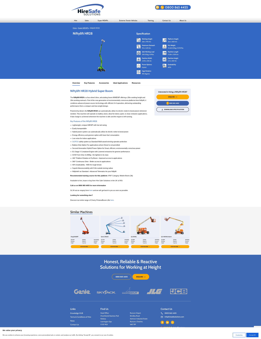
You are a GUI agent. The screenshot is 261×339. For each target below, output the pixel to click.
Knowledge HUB (76, 313)
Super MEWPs (103, 20)
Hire (75, 20)
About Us (183, 20)
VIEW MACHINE (84, 246)
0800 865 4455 (176, 7)
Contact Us (166, 20)
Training (151, 20)
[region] (130, 333)
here (91, 190)
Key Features (89, 83)
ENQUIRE (171, 97)
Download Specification (174, 109)
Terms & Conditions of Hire (80, 317)
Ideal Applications (120, 83)
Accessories (104, 83)
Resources (136, 83)
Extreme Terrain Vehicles (128, 20)
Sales (87, 20)
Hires (75, 28)
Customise (239, 335)
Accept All (252, 335)
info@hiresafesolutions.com (174, 317)
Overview (76, 83)
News (72, 321)
